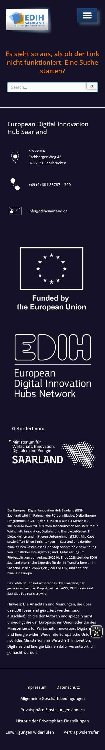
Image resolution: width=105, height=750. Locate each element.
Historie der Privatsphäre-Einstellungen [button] (52, 721)
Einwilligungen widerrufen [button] (30, 732)
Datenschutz (68, 687)
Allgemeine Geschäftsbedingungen (53, 698)
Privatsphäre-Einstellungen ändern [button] (53, 709)
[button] (87, 15)
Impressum (36, 687)
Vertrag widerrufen (81, 732)
